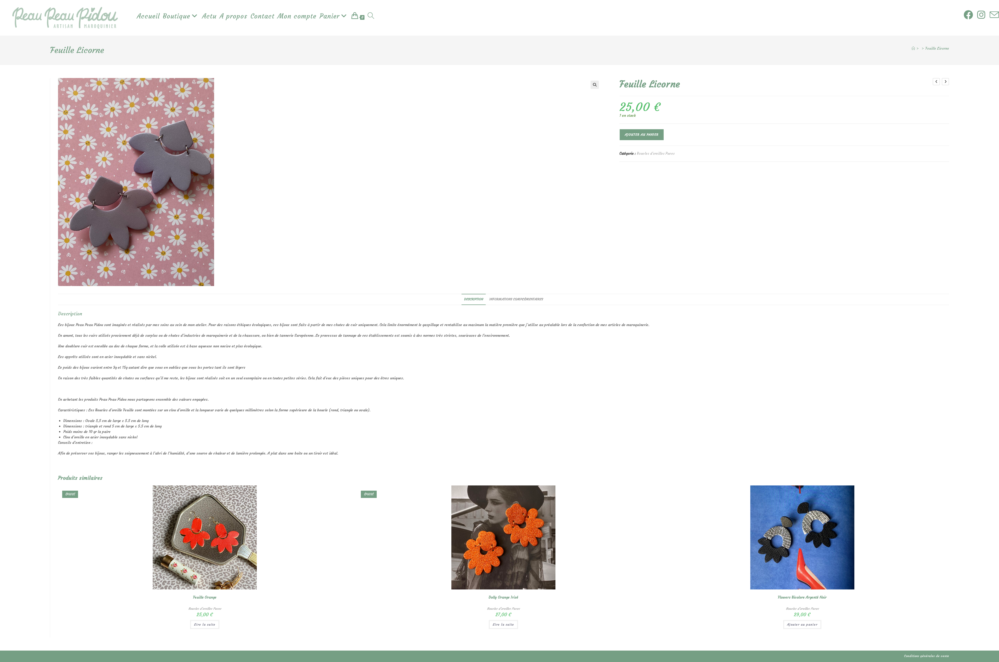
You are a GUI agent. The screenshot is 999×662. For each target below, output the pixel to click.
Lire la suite (204, 624)
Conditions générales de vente (926, 656)
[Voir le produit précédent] (936, 81)
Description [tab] (473, 299)
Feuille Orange (204, 597)
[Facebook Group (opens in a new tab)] (968, 15)
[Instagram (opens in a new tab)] (981, 15)
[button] (595, 85)
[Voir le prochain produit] (945, 81)
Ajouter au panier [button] (802, 624)
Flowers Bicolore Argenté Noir (802, 597)
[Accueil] (913, 48)
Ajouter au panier (641, 135)
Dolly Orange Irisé (503, 597)
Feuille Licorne (937, 48)
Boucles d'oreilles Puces (656, 153)
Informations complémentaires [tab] (516, 299)
